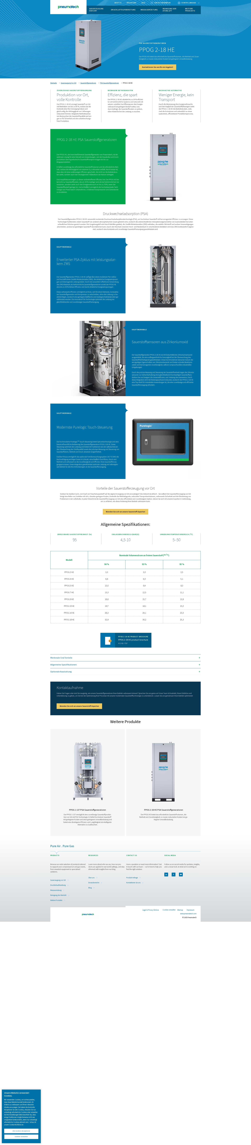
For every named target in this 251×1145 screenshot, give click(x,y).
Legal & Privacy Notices (150, 910)
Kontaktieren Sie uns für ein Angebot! (157, 67)
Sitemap (180, 910)
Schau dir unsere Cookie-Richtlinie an (20, 1123)
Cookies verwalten (169, 910)
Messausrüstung (149, 9)
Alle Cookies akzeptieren (21, 1131)
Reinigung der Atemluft (169, 9)
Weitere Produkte (190, 9)
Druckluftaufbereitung (123, 9)
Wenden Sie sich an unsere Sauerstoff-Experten (125, 511)
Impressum (190, 910)
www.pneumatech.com (188, 914)
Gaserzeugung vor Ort (96, 9)
